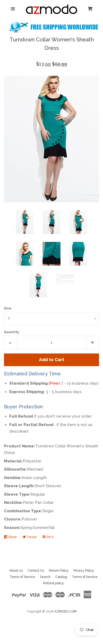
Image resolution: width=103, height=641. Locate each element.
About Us (16, 570)
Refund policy (53, 583)
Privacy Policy (83, 570)
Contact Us (35, 570)
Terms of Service (22, 577)
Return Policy (59, 570)
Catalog (61, 577)
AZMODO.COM (65, 611)
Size (7, 308)
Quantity (11, 332)
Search (45, 577)
